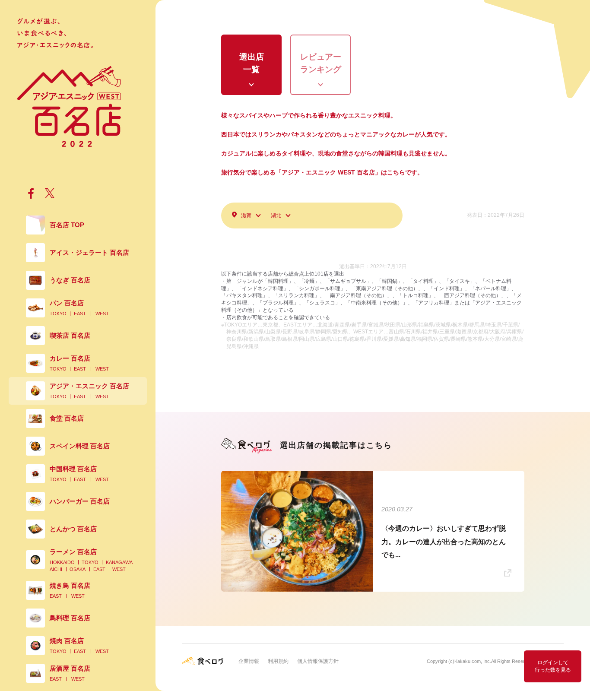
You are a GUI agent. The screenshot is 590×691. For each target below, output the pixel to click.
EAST (80, 313)
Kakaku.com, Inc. (472, 661)
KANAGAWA (119, 562)
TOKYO (58, 313)
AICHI (56, 569)
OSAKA (78, 569)
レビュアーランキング (320, 63)
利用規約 (278, 661)
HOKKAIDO (62, 562)
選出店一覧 (251, 63)
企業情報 (248, 661)
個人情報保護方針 (318, 661)
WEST (102, 313)
